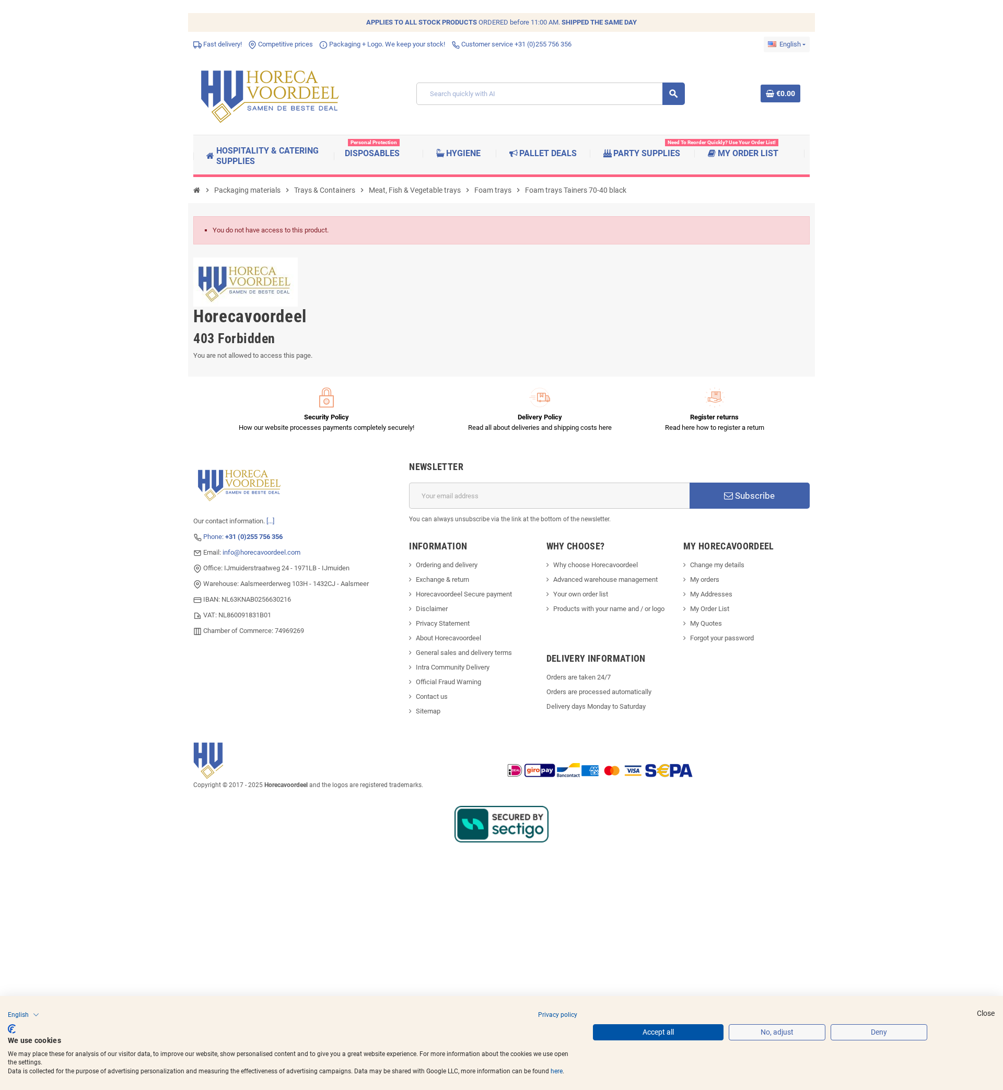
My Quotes (706, 623)
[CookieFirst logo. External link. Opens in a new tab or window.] (12, 1029)
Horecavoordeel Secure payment (464, 594)
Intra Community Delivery (452, 667)
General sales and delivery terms (464, 653)
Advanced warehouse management (605, 579)
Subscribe (754, 495)
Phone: (243, 537)
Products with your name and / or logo (608, 609)
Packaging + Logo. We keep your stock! (386, 44)
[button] (23, 1015)
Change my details (717, 565)
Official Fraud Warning (448, 682)
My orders (704, 579)
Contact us (432, 696)
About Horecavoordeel (448, 638)
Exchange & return (442, 579)
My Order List (709, 609)
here (557, 1071)
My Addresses (711, 594)
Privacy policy (557, 1014)
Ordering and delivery (446, 565)
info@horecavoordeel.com (261, 552)
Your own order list (580, 594)
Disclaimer (432, 609)
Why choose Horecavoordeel (595, 565)
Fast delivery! (222, 44)
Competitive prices (284, 44)
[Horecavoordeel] (271, 93)
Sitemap (428, 711)
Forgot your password (722, 638)
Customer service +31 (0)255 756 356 (516, 44)
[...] (270, 521)
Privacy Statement (443, 623)
